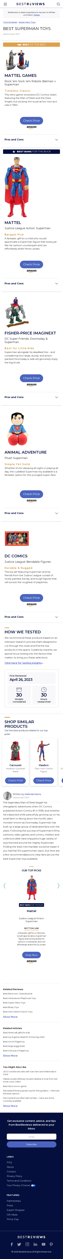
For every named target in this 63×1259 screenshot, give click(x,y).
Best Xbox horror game (14, 1086)
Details (37, 15)
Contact (11, 1171)
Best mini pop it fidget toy (16, 1050)
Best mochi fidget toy (14, 1041)
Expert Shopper (16, 1210)
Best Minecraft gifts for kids (16, 1032)
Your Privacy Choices (18, 1185)
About (10, 1166)
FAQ (9, 1162)
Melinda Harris (33, 794)
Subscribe (31, 1144)
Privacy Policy (14, 1176)
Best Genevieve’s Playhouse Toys (19, 998)
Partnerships (14, 1200)
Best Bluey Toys (11, 1007)
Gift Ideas (12, 1214)
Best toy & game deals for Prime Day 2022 (23, 1037)
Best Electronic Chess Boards (17, 993)
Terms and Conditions (19, 1180)
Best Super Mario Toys (14, 1002)
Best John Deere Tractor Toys (17, 1011)
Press (10, 1205)
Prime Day (13, 1219)
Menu (5, 4)
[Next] (58, 886)
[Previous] (4, 886)
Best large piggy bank (14, 1046)
